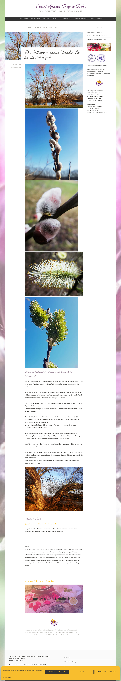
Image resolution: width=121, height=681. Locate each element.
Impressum (67, 657)
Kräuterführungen (81, 19)
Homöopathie (35, 19)
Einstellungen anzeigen (106, 672)
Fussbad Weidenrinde (43, 630)
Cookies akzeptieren (57, 672)
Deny (82, 672)
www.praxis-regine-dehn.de (95, 100)
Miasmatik (46, 19)
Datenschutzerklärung (70, 662)
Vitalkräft (60, 630)
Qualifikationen (66, 19)
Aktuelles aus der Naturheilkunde (53, 599)
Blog (92, 19)
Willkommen (24, 19)
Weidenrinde (43, 632)
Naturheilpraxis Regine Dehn (60, 6)
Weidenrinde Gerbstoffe (41, 635)
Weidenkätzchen (34, 632)
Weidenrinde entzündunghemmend (58, 632)
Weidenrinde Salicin (54, 635)
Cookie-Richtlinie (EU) (70, 666)
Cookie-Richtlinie (7, 677)
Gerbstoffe (53, 630)
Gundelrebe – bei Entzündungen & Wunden (96, 39)
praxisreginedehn (16, 67)
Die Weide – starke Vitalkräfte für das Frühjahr (52, 55)
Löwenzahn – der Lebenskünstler (94, 32)
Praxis (55, 19)
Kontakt (99, 19)
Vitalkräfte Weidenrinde (70, 630)
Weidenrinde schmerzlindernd (70, 635)
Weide (26, 632)
